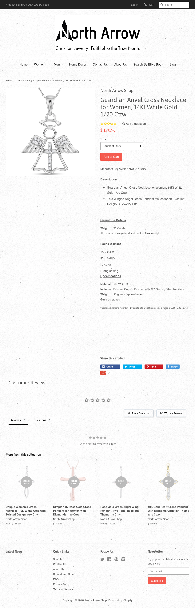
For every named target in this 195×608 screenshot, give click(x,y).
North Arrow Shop (96, 600)
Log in (134, 4)
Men (57, 64)
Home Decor (77, 64)
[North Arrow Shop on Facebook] (109, 560)
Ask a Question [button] (140, 413)
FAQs (56, 579)
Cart (151, 4)
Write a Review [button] (173, 413)
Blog (172, 64)
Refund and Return (64, 574)
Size (103, 139)
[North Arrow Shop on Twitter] (102, 560)
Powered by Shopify (120, 600)
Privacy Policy (61, 584)
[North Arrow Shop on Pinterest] (116, 560)
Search (57, 559)
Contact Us (100, 64)
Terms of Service (63, 589)
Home (23, 64)
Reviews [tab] (15, 420)
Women (39, 64)
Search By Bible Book (148, 64)
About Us (120, 64)
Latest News (14, 551)
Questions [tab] (40, 420)
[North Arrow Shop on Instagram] (123, 560)
